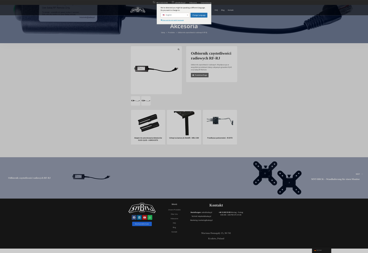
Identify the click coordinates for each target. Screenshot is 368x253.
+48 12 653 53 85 (162, 3)
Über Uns (174, 214)
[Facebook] (134, 217)
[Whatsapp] (149, 217)
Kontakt (231, 10)
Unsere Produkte (174, 210)
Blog (222, 10)
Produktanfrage (201, 75)
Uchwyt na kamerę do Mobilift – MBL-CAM (184, 138)
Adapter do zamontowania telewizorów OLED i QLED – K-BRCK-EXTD (148, 139)
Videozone (193, 3)
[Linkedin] (139, 217)
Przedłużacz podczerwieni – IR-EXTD (219, 138)
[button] (178, 49)
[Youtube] (144, 217)
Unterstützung (206, 3)
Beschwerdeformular (142, 224)
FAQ (216, 10)
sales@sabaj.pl (180, 3)
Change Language (199, 15)
